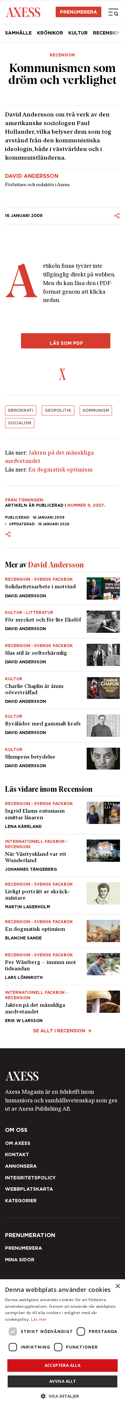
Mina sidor (19, 1259)
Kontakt (17, 1154)
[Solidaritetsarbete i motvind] (62, 588)
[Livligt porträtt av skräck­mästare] (62, 895)
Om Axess (17, 1143)
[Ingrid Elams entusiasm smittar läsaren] (62, 815)
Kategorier (21, 1200)
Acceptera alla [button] (63, 1365)
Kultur (78, 33)
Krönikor (50, 33)
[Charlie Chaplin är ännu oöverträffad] (62, 690)
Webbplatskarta (29, 1189)
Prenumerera (78, 12)
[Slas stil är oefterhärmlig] (62, 654)
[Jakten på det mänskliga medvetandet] (62, 1003)
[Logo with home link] (62, 1076)
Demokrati (20, 410)
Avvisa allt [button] (62, 1381)
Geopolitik (58, 410)
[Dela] (117, 216)
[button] (62, 1396)
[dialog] (62, 1343)
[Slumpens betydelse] (62, 756)
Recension (62, 55)
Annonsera (21, 1166)
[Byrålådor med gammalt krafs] (62, 725)
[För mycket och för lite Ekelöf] (62, 621)
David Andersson (31, 176)
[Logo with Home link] (23, 12)
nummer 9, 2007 (85, 505)
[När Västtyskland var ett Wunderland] (62, 855)
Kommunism (96, 410)
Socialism (19, 422)
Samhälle (18, 33)
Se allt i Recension (59, 1030)
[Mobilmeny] (113, 12)
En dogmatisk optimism (60, 470)
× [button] (117, 1286)
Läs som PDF (65, 342)
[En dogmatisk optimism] (62, 931)
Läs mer (39, 1319)
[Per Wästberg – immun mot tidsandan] (62, 966)
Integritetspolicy (30, 1177)
